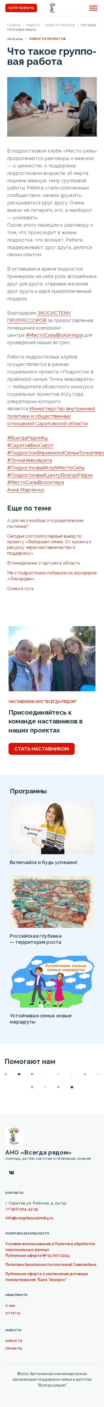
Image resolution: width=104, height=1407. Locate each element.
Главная (14, 25)
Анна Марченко (25, 489)
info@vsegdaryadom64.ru (29, 1218)
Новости (33, 25)
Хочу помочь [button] (21, 8)
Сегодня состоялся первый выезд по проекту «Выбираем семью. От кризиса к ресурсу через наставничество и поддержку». (49, 545)
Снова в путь (20, 588)
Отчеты (12, 1313)
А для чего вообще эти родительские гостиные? (45, 523)
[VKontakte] (11, 1173)
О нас (10, 1306)
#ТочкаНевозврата (29, 460)
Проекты (13, 1348)
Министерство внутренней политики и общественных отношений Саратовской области (51, 416)
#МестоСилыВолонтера (54, 335)
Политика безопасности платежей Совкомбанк (51, 1264)
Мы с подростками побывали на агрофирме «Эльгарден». (52, 575)
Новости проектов (60, 25)
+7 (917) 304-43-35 (21, 1209)
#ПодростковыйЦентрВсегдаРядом (50, 475)
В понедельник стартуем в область (43, 563)
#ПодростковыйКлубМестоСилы (46, 467)
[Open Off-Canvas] (93, 8)
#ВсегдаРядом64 (27, 438)
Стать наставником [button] (41, 749)
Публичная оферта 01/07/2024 (37, 1255)
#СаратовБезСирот (30, 445)
